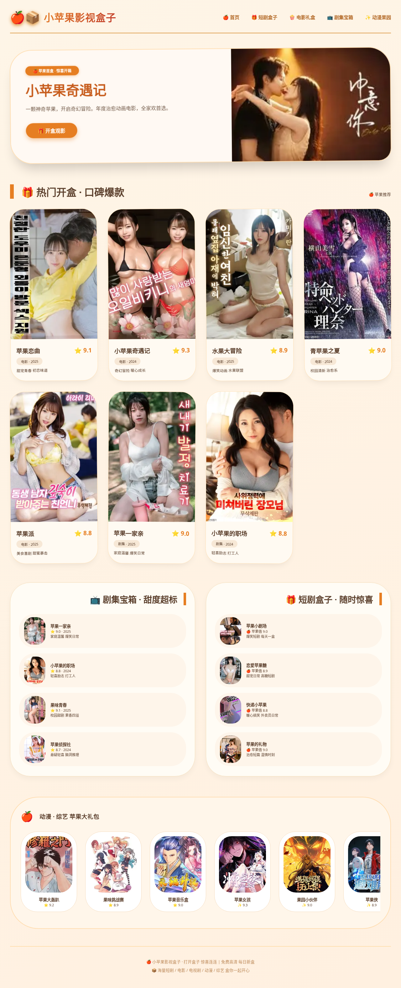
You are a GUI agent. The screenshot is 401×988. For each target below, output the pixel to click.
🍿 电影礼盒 (302, 17)
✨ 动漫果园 (378, 17)
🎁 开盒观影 (51, 131)
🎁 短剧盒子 (264, 17)
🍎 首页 (231, 17)
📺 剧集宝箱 (340, 17)
